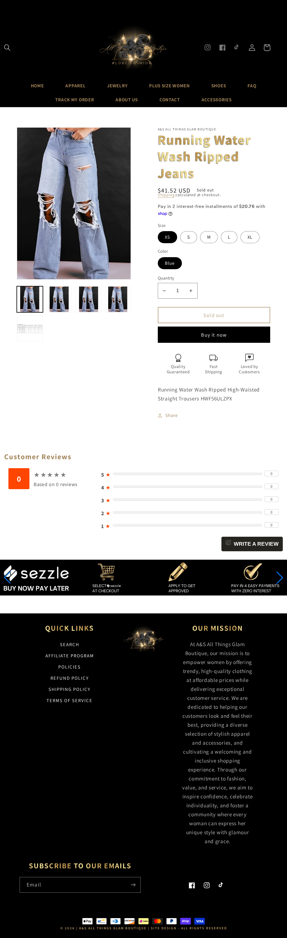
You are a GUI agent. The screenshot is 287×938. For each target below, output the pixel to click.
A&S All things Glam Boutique (113, 928)
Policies (69, 667)
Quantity (166, 278)
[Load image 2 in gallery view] (59, 299)
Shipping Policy (69, 689)
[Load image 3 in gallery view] (88, 299)
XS (167, 237)
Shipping (166, 194)
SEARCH (69, 644)
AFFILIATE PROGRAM (69, 656)
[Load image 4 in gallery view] (118, 299)
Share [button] (171, 415)
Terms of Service (69, 700)
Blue (170, 263)
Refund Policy (69, 678)
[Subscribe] (133, 885)
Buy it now (214, 335)
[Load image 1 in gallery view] (30, 299)
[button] (7, 47)
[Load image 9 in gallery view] (30, 329)
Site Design (164, 928)
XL (250, 237)
